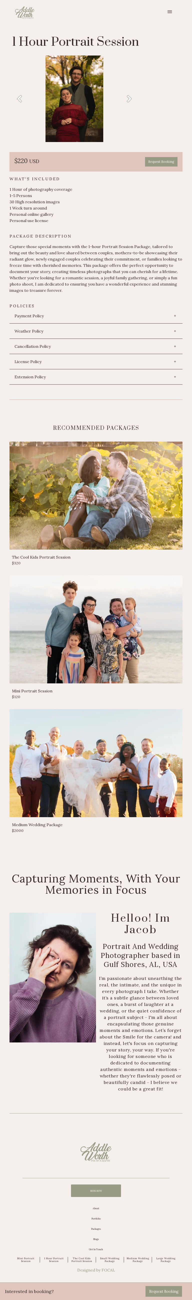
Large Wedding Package (166, 1259)
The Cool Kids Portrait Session (82, 1259)
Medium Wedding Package (138, 1259)
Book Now (96, 1190)
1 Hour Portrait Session (54, 1259)
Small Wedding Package (110, 1259)
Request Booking (161, 162)
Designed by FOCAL (96, 1269)
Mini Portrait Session (25, 1259)
